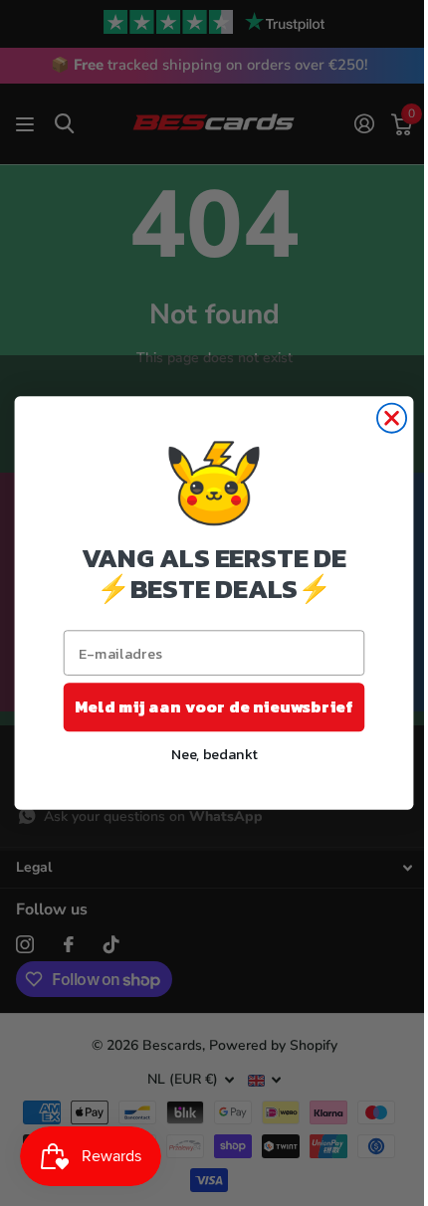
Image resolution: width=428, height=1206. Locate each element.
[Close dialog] (391, 418)
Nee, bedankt (214, 753)
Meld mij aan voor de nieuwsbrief (214, 707)
